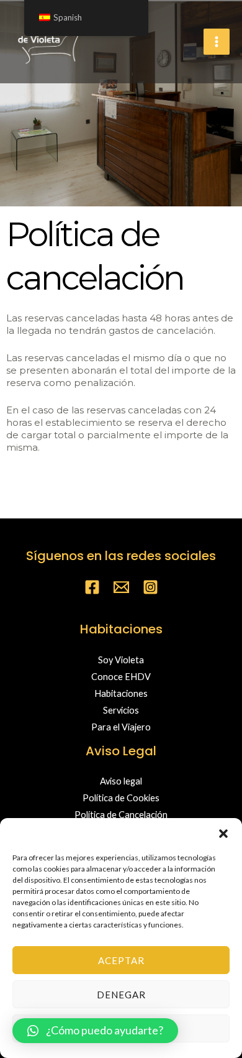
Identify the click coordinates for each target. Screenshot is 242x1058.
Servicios (121, 710)
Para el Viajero (121, 727)
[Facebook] (92, 587)
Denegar (121, 994)
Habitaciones (121, 693)
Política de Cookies (121, 798)
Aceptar (121, 960)
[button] (223, 833)
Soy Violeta (121, 660)
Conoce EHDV (121, 676)
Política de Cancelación (121, 814)
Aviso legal (121, 781)
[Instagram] (150, 587)
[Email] (121, 587)
